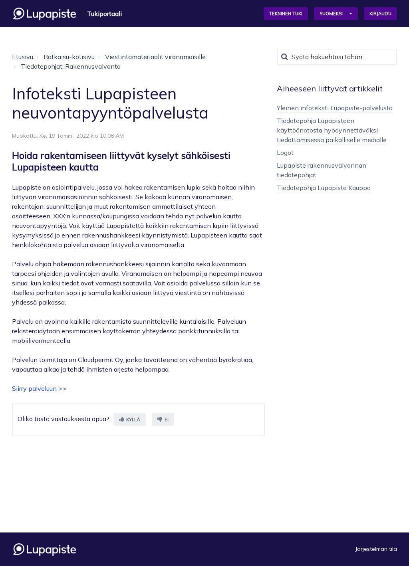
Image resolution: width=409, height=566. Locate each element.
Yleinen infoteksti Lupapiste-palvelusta (335, 108)
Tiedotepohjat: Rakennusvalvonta (71, 66)
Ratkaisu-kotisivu (69, 57)
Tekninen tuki (285, 13)
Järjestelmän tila (376, 548)
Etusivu (22, 57)
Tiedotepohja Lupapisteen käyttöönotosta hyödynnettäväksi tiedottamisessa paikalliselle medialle (332, 130)
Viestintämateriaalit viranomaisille (155, 57)
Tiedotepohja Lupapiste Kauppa (324, 188)
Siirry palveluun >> (39, 388)
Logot (285, 152)
